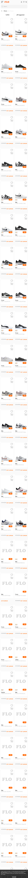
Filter (8, 15)
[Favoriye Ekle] (11, 19)
